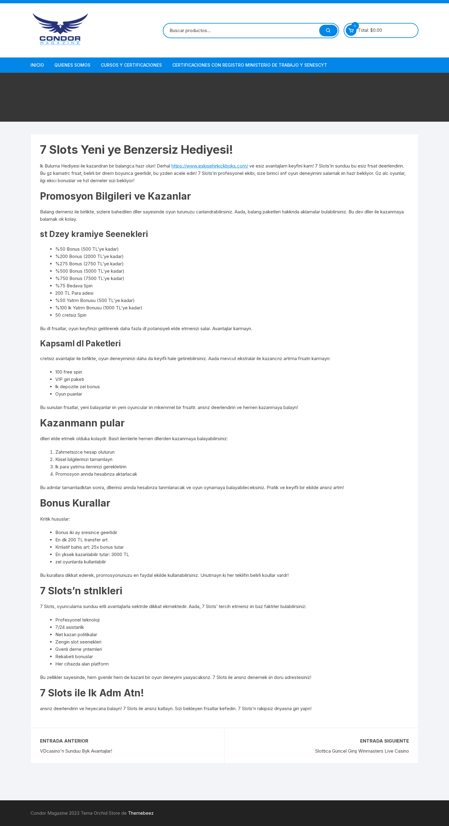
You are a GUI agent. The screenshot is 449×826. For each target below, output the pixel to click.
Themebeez (141, 813)
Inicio (37, 65)
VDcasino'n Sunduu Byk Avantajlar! (76, 751)
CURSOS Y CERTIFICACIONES (131, 65)
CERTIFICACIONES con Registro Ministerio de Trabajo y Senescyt (249, 65)
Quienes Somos (72, 65)
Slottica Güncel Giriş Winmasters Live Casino (362, 751)
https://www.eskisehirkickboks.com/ (209, 166)
